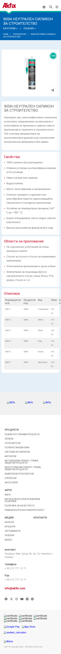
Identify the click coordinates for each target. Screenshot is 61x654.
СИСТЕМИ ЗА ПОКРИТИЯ (17, 452)
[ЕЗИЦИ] (44, 7)
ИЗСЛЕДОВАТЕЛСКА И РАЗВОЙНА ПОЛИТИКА (22, 500)
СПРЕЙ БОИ (10, 478)
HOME (5, 34)
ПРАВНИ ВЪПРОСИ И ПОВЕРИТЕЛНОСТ (25, 510)
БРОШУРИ (10, 526)
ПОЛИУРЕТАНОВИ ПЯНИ (17, 447)
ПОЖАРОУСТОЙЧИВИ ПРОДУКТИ (22, 434)
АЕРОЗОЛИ (10, 456)
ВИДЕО (8, 539)
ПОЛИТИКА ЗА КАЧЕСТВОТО (20, 505)
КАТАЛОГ (10, 522)
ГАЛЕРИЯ (9, 535)
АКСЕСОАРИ (11, 482)
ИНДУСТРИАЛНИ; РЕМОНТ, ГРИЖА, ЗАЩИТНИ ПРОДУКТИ (23, 468)
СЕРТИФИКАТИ (12, 531)
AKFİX (8, 494)
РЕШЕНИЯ (29, 28)
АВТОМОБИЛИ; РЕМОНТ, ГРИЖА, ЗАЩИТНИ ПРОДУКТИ (22, 461)
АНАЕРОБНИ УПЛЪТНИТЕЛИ (19, 474)
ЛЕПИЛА (9, 439)
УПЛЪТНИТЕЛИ (19, 34)
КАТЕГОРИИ (9, 28)
